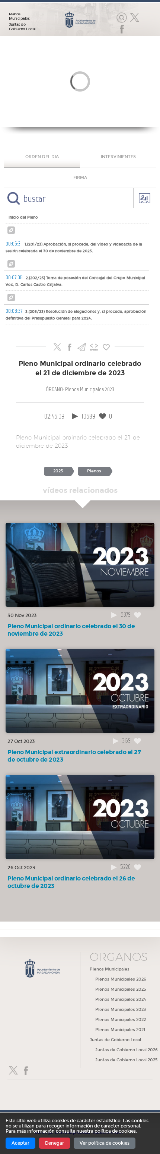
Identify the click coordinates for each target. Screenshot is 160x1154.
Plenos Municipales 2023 (120, 1009)
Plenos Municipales (19, 16)
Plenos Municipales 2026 (120, 979)
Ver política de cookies (104, 1143)
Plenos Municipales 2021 (120, 1029)
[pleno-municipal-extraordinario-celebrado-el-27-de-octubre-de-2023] (80, 690)
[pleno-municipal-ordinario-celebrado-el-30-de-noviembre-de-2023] (80, 564)
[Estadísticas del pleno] (144, 198)
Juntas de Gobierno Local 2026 (126, 1049)
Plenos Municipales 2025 (120, 989)
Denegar (54, 1143)
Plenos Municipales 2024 (120, 999)
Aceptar (20, 1143)
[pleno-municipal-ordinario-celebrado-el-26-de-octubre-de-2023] (80, 816)
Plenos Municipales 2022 (120, 1019)
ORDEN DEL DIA (42, 156)
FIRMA (80, 177)
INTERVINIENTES (118, 156)
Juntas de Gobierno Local (22, 26)
